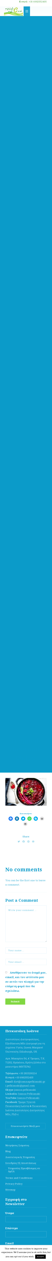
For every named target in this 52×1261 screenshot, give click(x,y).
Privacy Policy (14, 1183)
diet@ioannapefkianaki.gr (29, 1081)
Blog (8, 1151)
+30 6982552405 (38, 1)
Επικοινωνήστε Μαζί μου (25, 1126)
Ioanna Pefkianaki (29, 1093)
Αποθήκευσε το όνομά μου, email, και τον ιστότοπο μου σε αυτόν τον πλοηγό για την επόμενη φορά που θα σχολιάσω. (25, 982)
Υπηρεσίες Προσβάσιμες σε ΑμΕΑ (24, 1170)
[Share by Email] (33, 841)
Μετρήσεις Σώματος (17, 1145)
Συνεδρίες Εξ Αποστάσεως (20, 1163)
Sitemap (10, 1189)
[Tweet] (19, 841)
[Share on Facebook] (23, 841)
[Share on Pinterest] (28, 841)
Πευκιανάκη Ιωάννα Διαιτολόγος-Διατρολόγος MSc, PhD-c (26, 1110)
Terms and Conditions (19, 1177)
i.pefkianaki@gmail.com (20, 1085)
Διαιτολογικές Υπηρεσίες (20, 1157)
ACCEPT (40, 1256)
